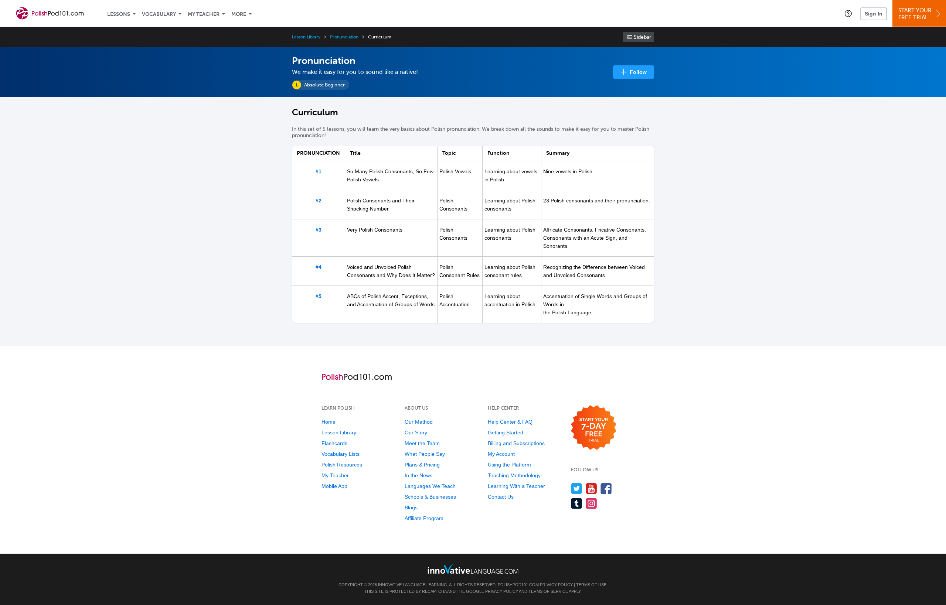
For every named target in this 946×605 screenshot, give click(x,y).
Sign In (873, 14)
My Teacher (204, 14)
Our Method (419, 422)
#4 (318, 267)
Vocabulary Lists (340, 454)
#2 (318, 201)
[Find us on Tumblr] (576, 503)
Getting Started (505, 432)
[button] (848, 13)
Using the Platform (509, 465)
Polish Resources (341, 465)
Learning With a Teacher (516, 486)
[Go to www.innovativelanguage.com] (473, 569)
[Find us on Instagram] (591, 503)
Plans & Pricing (422, 465)
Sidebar (642, 37)
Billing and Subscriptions (516, 443)
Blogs (411, 507)
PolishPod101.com (518, 584)
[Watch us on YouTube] (591, 488)
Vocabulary (159, 14)
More (238, 14)
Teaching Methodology (514, 475)
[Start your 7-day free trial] (593, 428)
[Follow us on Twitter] (576, 488)
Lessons (118, 14)
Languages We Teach (430, 486)
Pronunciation (344, 37)
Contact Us (501, 497)
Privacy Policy (556, 584)
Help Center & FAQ (510, 422)
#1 (318, 171)
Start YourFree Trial (915, 14)
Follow (638, 72)
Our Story (416, 432)
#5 (318, 296)
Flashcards (334, 443)
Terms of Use (591, 584)
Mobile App (334, 486)
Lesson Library (306, 37)
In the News (418, 475)
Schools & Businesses (430, 497)
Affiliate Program (424, 518)
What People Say (425, 454)
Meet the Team (422, 443)
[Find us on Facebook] (606, 488)
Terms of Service (548, 591)
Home (328, 422)
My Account (501, 454)
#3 (318, 230)
